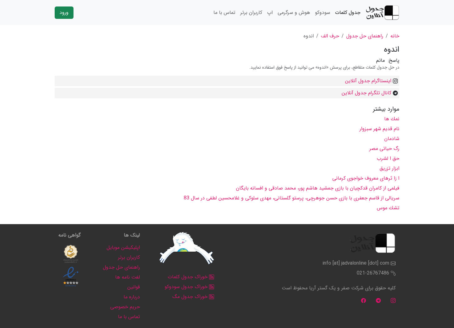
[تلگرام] (378, 300)
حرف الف (330, 36)
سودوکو (322, 12)
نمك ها (391, 119)
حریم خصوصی (125, 307)
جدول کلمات (347, 12)
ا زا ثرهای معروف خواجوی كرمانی (365, 178)
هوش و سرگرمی (294, 12)
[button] (71, 254)
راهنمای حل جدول (364, 36)
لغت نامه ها (127, 277)
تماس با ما (224, 12)
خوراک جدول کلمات (188, 277)
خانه (394, 36)
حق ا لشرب (388, 158)
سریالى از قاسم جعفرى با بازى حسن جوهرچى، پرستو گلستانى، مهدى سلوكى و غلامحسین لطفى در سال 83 (291, 198)
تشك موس (388, 208)
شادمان (391, 139)
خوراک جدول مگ (190, 296)
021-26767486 (373, 273)
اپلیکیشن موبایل (123, 247)
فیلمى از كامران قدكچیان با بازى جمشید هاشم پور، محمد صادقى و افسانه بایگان (317, 188)
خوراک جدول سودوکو (187, 287)
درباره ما (132, 297)
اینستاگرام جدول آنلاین (368, 81)
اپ (270, 12)
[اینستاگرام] (393, 300)
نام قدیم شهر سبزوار (379, 129)
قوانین (133, 287)
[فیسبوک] (363, 300)
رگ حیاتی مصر (384, 148)
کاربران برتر (251, 12)
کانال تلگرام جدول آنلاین (366, 93)
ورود (64, 12)
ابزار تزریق (389, 168)
